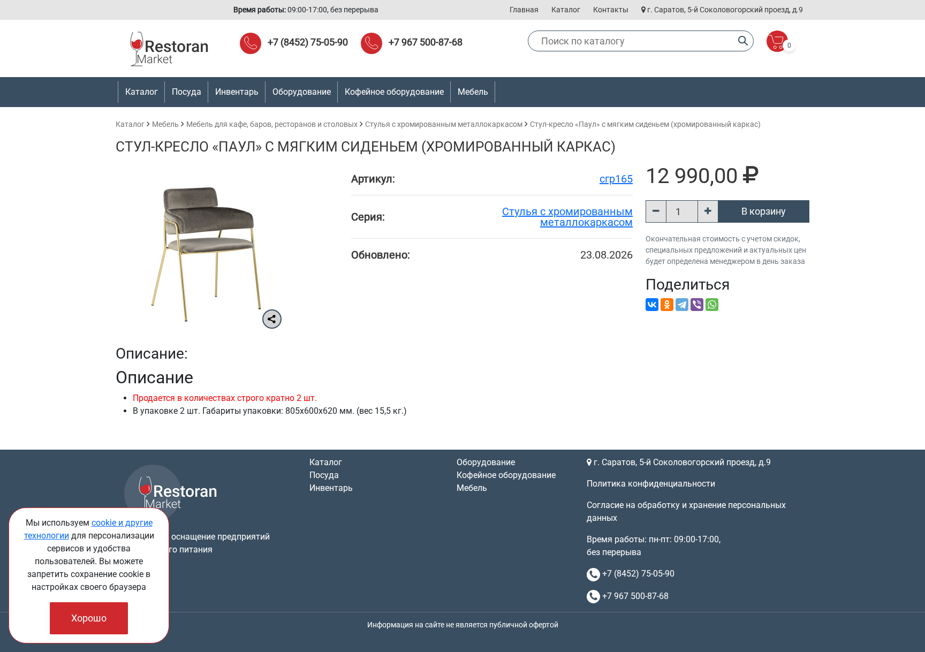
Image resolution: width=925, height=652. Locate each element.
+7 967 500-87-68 (425, 42)
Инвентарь (331, 488)
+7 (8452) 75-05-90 (308, 42)
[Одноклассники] (667, 304)
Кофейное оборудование (394, 92)
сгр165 (616, 178)
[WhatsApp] (712, 304)
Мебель (165, 124)
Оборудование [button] (301, 92)
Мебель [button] (473, 92)
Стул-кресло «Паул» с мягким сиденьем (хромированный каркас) (645, 124)
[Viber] (697, 304)
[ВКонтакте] (652, 304)
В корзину (763, 211)
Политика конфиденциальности (651, 484)
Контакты (610, 9)
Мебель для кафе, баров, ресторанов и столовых (272, 124)
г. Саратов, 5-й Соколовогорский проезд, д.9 (724, 9)
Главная (524, 9)
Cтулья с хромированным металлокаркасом (443, 124)
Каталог (565, 9)
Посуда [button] (186, 92)
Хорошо (89, 618)
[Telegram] (682, 304)
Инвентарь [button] (237, 92)
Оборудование (486, 462)
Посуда (324, 475)
